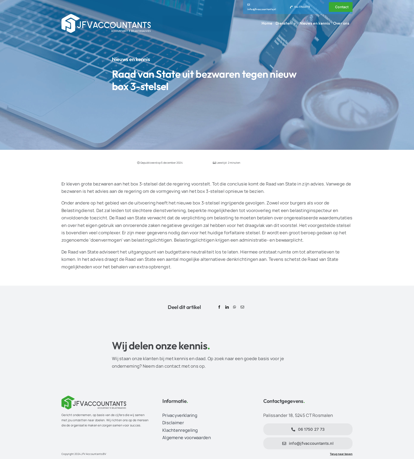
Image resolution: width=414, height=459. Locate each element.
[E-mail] (242, 307)
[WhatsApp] (234, 307)
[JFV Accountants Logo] (106, 16)
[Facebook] (219, 307)
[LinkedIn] (227, 307)
